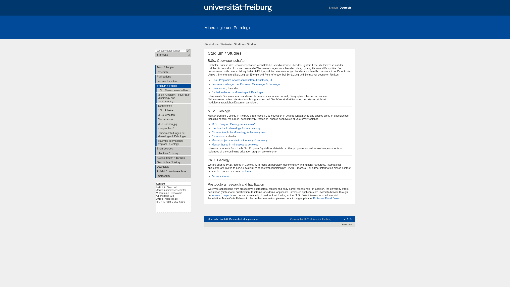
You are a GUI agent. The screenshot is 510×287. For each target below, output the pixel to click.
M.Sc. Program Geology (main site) (232, 124)
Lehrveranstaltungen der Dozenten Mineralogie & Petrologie (246, 84)
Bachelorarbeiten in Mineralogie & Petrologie (237, 92)
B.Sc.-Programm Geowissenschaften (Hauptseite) (240, 80)
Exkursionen (219, 88)
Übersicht (213, 219)
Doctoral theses (221, 176)
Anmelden (347, 224)
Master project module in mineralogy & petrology (240, 140)
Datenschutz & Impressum (243, 219)
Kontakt (224, 219)
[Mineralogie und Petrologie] (335, 27)
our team (246, 171)
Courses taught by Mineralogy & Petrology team (239, 132)
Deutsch (345, 7)
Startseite (225, 44)
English (333, 7)
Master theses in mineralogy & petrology (235, 144)
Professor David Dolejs (326, 198)
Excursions (218, 136)
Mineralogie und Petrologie (227, 28)
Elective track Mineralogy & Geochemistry (236, 128)
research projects (222, 195)
